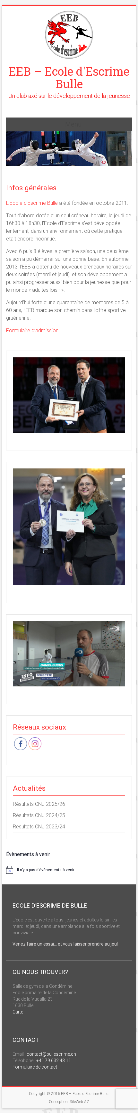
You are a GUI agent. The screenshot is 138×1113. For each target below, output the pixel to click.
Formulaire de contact (35, 1067)
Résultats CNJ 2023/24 (39, 827)
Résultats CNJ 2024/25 (39, 815)
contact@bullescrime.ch (51, 1054)
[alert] (69, 870)
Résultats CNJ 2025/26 (39, 804)
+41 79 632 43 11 (53, 1060)
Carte (18, 1011)
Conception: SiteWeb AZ (69, 1101)
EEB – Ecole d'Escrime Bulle (69, 77)
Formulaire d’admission (32, 330)
